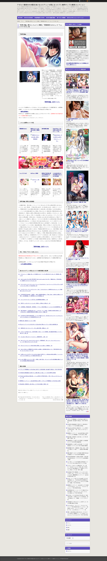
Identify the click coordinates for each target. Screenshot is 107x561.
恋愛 (68, 529)
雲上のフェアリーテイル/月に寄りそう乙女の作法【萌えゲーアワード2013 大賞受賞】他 (39, 324)
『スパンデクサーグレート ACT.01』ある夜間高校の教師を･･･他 (34, 299)
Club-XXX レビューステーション (76, 17)
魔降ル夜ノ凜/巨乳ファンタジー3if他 (28, 320)
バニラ (41, 390)
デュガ (37, 390)
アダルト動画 (29, 390)
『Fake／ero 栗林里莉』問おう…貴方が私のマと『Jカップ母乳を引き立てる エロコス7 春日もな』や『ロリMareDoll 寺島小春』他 (52, 398)
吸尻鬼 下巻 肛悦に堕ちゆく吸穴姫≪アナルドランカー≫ (46, 175)
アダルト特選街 (61, 17)
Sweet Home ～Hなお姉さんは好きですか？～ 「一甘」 (57, 130)
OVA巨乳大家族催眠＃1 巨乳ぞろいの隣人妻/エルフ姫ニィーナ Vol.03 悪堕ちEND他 (38, 372)
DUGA (21, 390)
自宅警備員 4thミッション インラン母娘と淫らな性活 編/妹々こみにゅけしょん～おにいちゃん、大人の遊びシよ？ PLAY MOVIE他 (77, 492)
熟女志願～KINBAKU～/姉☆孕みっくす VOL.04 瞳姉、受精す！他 (34, 384)
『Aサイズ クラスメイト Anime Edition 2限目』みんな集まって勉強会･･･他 (36, 345)
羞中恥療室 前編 (45, 128)
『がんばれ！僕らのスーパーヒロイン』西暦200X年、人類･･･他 (33, 336)
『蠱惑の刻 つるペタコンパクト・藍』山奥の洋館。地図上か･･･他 (34, 328)
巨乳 (68, 527)
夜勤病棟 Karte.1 (23, 128)
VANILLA (24, 390)
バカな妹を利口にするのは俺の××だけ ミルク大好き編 (57, 175)
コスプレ (69, 525)
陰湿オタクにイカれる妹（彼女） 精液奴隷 (35, 130)
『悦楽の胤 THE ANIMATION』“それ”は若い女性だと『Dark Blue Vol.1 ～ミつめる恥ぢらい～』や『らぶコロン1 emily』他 (29, 398)
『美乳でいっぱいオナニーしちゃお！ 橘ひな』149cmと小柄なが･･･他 (35, 303)
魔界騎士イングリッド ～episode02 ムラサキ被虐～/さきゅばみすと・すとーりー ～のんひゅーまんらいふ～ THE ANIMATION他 (77, 487)
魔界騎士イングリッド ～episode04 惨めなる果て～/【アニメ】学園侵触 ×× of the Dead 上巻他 (40, 380)
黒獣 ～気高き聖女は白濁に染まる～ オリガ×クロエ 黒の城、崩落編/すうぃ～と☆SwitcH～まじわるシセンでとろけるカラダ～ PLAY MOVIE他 (77, 513)
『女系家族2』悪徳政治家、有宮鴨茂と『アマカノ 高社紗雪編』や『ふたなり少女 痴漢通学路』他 (41, 306)
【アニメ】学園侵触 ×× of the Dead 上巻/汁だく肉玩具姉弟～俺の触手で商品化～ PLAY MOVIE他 (41, 369)
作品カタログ (45, 390)
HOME (20, 17)
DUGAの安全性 (29, 17)
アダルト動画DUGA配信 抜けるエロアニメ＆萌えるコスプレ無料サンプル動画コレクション (51, 5)
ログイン (69, 551)
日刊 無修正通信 (51, 17)
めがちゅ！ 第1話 (34, 173)
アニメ (34, 390)
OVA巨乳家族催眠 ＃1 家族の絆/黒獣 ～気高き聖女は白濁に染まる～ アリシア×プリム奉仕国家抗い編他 (77, 458)
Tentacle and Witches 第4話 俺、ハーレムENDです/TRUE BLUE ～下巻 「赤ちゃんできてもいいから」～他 (77, 429)
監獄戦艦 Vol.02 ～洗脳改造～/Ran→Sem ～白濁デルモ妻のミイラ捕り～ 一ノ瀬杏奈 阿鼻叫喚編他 (77, 449)
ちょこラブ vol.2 (23, 173)
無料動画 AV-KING (40, 17)
